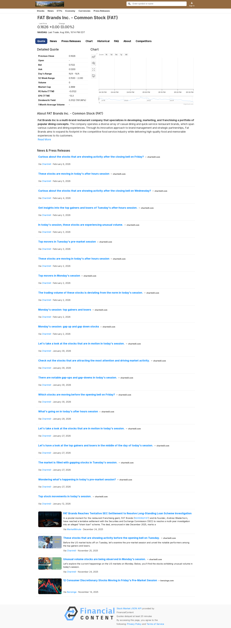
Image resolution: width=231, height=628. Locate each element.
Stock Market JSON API (129, 608)
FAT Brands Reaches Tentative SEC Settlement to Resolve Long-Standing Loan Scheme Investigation (127, 513)
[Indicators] (93, 56)
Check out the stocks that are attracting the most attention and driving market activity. (102, 360)
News (51, 11)
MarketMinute (74, 529)
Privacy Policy (134, 624)
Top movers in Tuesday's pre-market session (75, 241)
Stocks (40, 11)
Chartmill (46, 164)
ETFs (59, 11)
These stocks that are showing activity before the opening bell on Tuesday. (119, 537)
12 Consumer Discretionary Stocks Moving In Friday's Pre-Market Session (118, 580)
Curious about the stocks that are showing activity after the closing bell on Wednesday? (102, 190)
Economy (70, 11)
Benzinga (71, 592)
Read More (44, 139)
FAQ (116, 41)
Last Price (43, 24)
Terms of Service (155, 624)
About (127, 41)
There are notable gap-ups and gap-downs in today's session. (85, 377)
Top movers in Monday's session (67, 275)
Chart (89, 41)
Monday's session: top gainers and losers (72, 309)
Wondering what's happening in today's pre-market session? (85, 479)
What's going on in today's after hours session (76, 411)
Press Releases (102, 11)
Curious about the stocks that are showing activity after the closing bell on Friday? (99, 156)
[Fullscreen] (93, 69)
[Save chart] (93, 76)
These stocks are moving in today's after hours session (82, 173)
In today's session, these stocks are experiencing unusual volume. (88, 224)
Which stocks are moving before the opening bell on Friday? (84, 394)
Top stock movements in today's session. (73, 496)
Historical (103, 41)
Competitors (144, 41)
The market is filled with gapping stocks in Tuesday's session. (86, 462)
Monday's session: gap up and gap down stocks (76, 326)
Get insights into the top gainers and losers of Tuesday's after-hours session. (96, 207)
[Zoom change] (93, 63)
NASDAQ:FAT (141, 518)
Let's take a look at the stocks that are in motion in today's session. (89, 343)
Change (62, 24)
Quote (41, 41)
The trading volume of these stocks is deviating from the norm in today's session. (98, 292)
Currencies (84, 11)
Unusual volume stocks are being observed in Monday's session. (112, 559)
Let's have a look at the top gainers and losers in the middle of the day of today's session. (103, 445)
